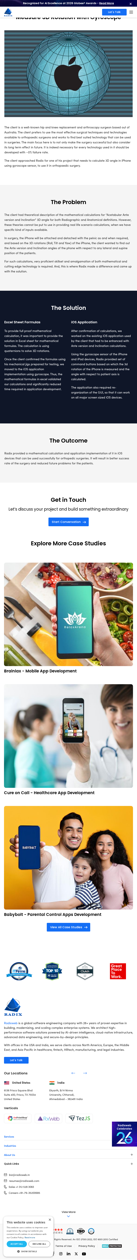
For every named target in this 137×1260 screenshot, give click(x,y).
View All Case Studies (66, 927)
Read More (106, 3)
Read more (30, 1237)
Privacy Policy (87, 1246)
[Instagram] (61, 1253)
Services (9, 1136)
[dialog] (28, 1236)
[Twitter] (76, 1253)
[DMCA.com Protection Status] (112, 1246)
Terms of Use (63, 1246)
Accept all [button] (17, 1244)
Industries (10, 1145)
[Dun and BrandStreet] (70, 1231)
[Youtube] (84, 1253)
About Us (9, 1155)
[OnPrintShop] (17, 1118)
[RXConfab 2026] (124, 1134)
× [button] (49, 1220)
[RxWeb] (48, 1118)
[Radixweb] (13, 1006)
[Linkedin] (68, 1253)
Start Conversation (66, 522)
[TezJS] (79, 1118)
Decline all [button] (39, 1244)
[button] (28, 1251)
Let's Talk (114, 12)
